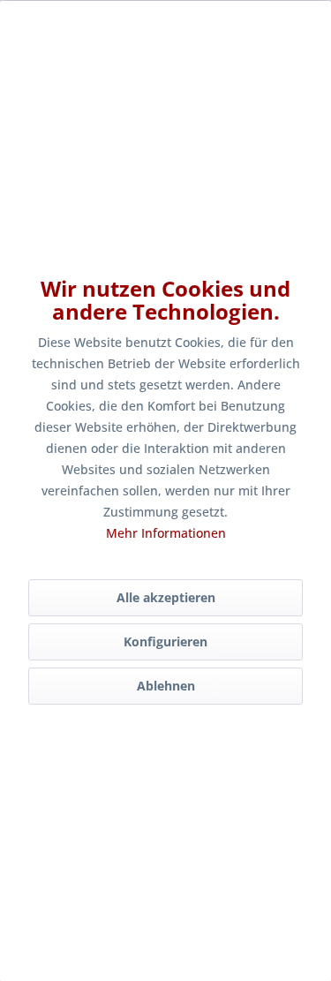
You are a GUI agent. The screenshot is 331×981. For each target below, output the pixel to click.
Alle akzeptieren (166, 597)
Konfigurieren (165, 641)
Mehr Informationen (166, 532)
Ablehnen (166, 685)
